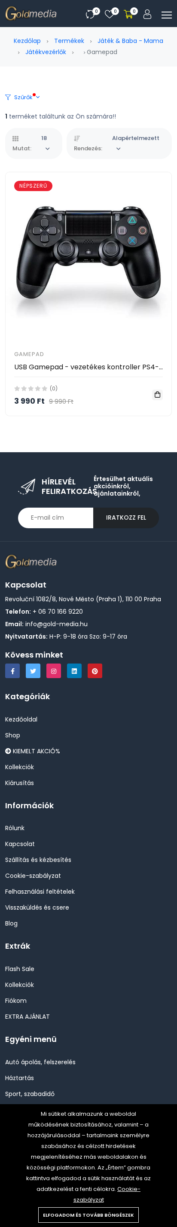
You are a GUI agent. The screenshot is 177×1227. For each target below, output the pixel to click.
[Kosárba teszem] (157, 395)
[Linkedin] (74, 671)
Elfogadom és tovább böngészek (88, 1215)
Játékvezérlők (45, 52)
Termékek (69, 41)
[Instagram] (53, 671)
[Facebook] (12, 671)
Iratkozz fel (126, 517)
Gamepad (29, 354)
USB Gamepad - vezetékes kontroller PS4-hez (92, 367)
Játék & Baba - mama (130, 41)
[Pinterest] (95, 671)
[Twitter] (33, 671)
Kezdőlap (27, 41)
